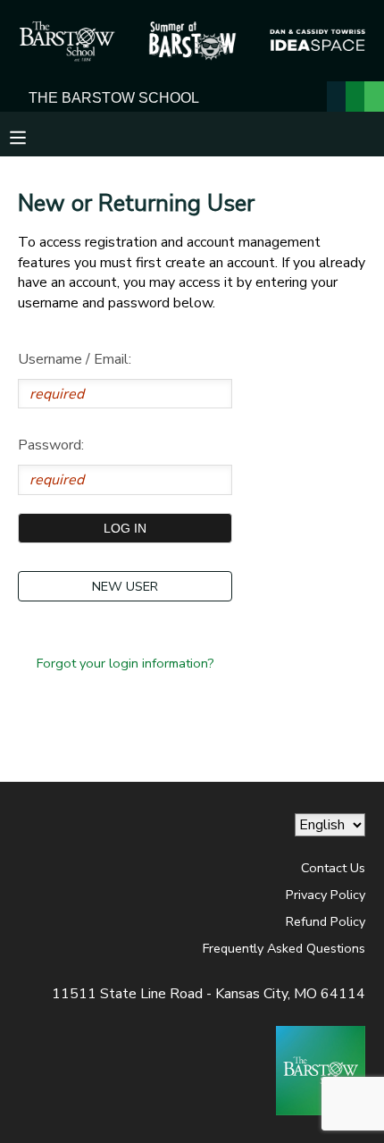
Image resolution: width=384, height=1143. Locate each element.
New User (125, 586)
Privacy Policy (325, 894)
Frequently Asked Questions (284, 948)
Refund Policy (325, 921)
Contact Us (333, 868)
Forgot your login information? (125, 663)
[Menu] (31, 136)
